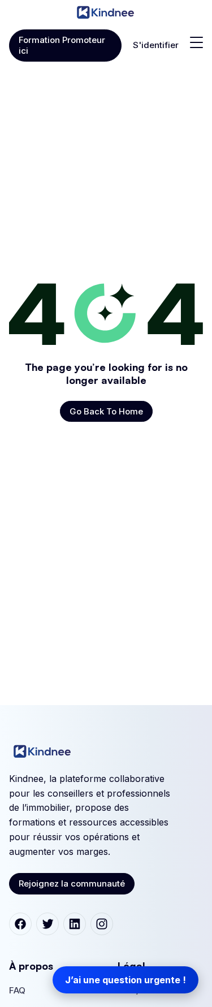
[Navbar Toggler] (196, 42)
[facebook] (20, 924)
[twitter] (47, 924)
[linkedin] (74, 924)
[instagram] (101, 924)
